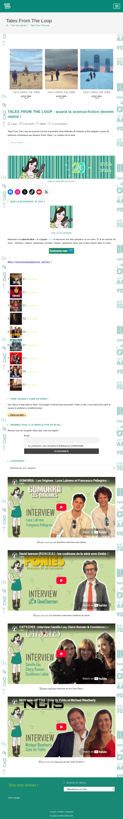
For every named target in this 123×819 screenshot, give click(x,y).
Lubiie (14, 124)
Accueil (53, 812)
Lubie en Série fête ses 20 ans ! (61, 181)
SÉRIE (43, 124)
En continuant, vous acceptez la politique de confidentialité (55, 446)
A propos (69, 812)
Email (26, 435)
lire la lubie (32, 279)
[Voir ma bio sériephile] (61, 233)
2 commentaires (59, 124)
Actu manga (14, 798)
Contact (61, 812)
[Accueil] (7, 25)
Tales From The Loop (40, 25)
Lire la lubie (18, 143)
